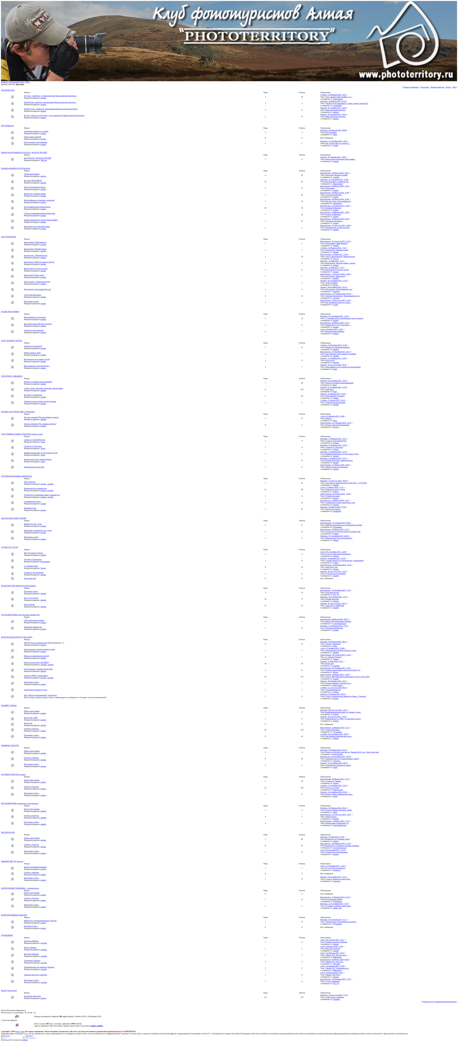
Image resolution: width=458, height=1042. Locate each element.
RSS (28, 82)
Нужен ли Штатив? (333, 214)
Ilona (335, 385)
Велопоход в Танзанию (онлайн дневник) (342, 846)
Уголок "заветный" (333, 644)
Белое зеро (329, 664)
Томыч (43, 568)
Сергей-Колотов (339, 624)
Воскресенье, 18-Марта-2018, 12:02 (334, 186)
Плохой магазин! (332, 599)
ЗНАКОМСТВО (8, 90)
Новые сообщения (411, 87)
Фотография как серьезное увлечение (39, 200)
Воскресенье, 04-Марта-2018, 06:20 (334, 960)
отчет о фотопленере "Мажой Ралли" (340, 257)
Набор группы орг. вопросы (336, 467)
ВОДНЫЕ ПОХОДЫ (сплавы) (13, 774)
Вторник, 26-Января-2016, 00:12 (333, 642)
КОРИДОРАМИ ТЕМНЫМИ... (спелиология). (20, 888)
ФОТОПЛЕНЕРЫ (8, 237)
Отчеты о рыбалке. (31, 872)
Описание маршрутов (33, 627)
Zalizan (336, 492)
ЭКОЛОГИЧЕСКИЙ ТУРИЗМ (13, 518)
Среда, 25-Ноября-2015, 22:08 (332, 648)
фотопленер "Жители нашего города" (39, 262)
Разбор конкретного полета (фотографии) (41, 220)
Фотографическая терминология (37, 207)
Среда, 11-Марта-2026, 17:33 (331, 487)
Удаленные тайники (32, 961)
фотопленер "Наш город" (34, 275)
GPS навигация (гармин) (34, 620)
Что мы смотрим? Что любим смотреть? (40, 424)
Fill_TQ (336, 595)
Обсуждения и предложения (35, 142)
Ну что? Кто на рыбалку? (335, 868)
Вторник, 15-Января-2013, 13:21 (333, 452)
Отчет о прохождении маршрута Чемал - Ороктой (345, 696)
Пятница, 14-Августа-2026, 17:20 (333, 995)
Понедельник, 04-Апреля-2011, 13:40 (335, 494)
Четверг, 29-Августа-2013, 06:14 (333, 603)
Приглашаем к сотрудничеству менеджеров (343, 367)
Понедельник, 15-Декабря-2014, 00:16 (335, 294)
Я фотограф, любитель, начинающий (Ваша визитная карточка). (50, 102)
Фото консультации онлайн (336, 175)
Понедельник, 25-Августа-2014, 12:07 (335, 815)
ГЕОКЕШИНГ (7, 935)
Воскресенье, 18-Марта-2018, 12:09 (334, 212)
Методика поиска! (332, 949)
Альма (335, 563)
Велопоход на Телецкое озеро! (337, 839)
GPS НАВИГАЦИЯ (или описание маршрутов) (20, 615)
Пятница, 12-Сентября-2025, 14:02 (334, 180)
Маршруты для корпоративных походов (40, 921)
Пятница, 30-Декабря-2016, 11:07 (333, 597)
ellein (335, 135)
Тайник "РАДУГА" (333, 975)
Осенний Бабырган (333, 690)
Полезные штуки (31, 591)
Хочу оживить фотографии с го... (338, 97)
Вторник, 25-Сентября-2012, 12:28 (334, 316)
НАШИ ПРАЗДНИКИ (10, 312)
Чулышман (337, 527)
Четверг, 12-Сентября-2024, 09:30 (333, 763)
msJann (43, 98)
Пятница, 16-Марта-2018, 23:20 (333, 101)
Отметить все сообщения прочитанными (439, 1002)
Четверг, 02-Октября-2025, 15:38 (333, 381)
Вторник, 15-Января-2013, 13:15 (333, 439)
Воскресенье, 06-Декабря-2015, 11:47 (335, 668)
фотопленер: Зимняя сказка (35, 249)
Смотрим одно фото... (334, 221)
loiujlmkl (336, 999)
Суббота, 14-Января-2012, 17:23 (333, 248)
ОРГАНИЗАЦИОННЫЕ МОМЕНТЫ (16, 476)
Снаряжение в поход (32, 501)
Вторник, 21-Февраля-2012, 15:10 (334, 626)
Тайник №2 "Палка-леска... (336, 955)
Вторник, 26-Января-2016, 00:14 (333, 808)
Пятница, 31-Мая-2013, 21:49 (332, 837)
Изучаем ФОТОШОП (33, 181)
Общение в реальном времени (337, 347)
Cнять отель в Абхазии (334, 997)
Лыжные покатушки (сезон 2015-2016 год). (342, 670)
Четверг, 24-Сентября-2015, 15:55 (333, 281)
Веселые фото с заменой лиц (337, 182)
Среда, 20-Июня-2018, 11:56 (331, 946)
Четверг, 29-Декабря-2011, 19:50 (333, 108)
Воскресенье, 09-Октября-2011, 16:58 (335, 757)
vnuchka (336, 177)
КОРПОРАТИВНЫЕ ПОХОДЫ (14, 915)
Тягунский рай (30, 578)
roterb (335, 767)
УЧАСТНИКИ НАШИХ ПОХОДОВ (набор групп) (22, 434)
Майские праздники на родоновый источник (343, 525)
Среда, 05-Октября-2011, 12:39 (332, 850)
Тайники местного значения (35, 975)
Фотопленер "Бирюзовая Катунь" (37, 289)
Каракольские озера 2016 (34, 467)
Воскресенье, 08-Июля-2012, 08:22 (334, 619)
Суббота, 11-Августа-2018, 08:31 (333, 688)
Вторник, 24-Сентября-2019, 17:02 (334, 904)
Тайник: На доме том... (334, 962)
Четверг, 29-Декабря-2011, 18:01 (333, 157)
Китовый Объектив (333, 208)
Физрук (336, 427)
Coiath (335, 146)
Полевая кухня (30, 508)
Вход (22, 82)
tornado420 (337, 106)
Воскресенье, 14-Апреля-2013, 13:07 (335, 206)
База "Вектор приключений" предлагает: (40, 695)
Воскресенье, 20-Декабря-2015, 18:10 (335, 352)
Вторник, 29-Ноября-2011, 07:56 (333, 750)
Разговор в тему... (31, 926)
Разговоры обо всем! (32, 996)
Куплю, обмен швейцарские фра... (339, 794)
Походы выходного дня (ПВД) (36, 662)
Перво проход (331, 817)
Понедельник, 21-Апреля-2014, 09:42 (335, 523)
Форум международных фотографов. (340, 159)
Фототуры (28, 723)
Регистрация (14, 82)
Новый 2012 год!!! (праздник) (337, 325)
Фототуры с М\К (31, 718)
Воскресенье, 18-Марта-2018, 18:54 (334, 173)
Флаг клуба (329, 360)
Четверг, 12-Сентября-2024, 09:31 (333, 792)
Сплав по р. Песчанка (33, 446)
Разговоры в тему (31, 537)
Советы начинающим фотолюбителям (39, 213)
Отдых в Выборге (332, 981)
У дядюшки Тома (31, 566)
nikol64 (43, 183)
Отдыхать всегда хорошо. (335, 574)
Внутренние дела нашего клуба (37, 359)
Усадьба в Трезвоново (33, 559)
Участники (424, 87)
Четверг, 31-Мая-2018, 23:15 (331, 661)
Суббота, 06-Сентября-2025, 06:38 (334, 734)
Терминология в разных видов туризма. (40, 401)
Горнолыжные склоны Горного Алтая (39, 649)
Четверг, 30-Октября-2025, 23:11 (333, 681)
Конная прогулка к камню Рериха (339, 460)
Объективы (330, 188)
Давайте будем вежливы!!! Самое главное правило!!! (346, 103)
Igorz (335, 421)
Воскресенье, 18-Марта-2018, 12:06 (334, 193)
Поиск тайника (30, 947)
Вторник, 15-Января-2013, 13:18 (333, 445)
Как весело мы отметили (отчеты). (38, 324)
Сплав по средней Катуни (34, 440)
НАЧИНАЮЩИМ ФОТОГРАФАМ (15, 168)
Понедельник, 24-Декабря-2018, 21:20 (335, 423)
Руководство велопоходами (336, 852)
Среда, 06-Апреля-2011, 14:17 (332, 940)
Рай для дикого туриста (33, 553)
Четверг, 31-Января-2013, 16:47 (333, 394)
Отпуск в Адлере (332, 788)
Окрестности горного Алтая (35, 690)
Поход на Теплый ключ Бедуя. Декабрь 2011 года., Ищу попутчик (352, 752)
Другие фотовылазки (32, 295)
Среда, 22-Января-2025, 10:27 (332, 953)
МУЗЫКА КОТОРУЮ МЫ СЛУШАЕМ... (18, 412)
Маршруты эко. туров (33, 524)
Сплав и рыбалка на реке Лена (337, 879)
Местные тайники (31, 954)
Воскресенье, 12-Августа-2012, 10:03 (335, 274)
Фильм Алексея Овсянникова (337, 425)
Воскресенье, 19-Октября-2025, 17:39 (335, 590)
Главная (4, 82)
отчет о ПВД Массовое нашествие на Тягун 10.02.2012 (347, 677)
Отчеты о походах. (31, 729)
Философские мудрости (335, 396)
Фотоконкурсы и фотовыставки (37, 227)
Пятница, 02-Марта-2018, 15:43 (333, 507)
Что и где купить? (31, 598)
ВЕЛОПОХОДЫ (8, 832)
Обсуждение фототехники (34, 187)
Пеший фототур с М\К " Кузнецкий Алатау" (343, 719)
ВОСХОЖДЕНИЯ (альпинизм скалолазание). (20, 803)
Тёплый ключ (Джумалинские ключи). (341, 922)
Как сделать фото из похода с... (337, 143)
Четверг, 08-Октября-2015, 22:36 (333, 287)
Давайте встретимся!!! (33, 346)
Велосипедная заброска (334, 331)
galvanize (336, 964)
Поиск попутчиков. (32, 751)
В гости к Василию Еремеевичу (338, 554)
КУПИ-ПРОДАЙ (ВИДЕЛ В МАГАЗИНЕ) (18, 586)
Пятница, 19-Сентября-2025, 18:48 (334, 536)
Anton (42, 442)
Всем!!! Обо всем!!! (9, 991)
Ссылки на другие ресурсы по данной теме (342, 532)
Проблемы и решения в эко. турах (38, 530)
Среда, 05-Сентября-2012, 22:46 (333, 552)
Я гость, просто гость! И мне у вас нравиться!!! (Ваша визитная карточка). (54, 115)
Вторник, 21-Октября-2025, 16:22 (333, 141)
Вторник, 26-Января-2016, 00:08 (333, 130)
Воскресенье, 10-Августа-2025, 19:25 (335, 300)
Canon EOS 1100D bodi (334, 606)
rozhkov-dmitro (96, 1026)
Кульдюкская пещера (333, 899)
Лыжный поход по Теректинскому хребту (342, 759)
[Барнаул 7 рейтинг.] (24, 1038)
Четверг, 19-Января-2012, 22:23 (333, 558)
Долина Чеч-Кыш (332, 730)
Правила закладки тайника (336, 942)
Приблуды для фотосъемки (35, 194)
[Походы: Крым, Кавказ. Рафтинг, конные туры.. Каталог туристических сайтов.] (6, 1038)
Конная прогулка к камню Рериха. (38, 459)
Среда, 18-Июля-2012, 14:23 (331, 329)
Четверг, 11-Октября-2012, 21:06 (333, 358)
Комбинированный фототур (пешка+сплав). (343, 712)
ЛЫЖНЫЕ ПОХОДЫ (10, 745)
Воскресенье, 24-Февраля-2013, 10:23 (335, 843)
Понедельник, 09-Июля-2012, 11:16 (334, 779)
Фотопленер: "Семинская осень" (37, 282)
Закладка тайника (31, 941)
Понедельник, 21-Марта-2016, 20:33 (335, 465)
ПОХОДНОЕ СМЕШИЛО (12, 376)
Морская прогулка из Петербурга (338, 538)
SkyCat (336, 259)
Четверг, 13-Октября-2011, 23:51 (333, 877)
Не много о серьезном (33, 395)
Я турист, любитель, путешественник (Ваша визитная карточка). (50, 96)
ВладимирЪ (45, 562)
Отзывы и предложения (33, 330)
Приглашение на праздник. (35, 317)
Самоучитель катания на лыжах (338, 765)
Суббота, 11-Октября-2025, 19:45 (333, 786)
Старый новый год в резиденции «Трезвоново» (344, 561)
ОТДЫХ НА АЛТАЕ (9, 547)
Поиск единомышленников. (35, 867)
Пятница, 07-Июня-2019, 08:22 (332, 694)
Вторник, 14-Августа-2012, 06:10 (333, 481)
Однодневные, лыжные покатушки (38, 669)
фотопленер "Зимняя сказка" (337, 250)
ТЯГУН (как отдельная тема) (35, 643)
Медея (335, 285)
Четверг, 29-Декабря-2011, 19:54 (333, 114)
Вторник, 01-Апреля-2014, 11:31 (333, 920)
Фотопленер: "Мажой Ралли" (36, 255)
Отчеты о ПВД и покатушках (36, 676)
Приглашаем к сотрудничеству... (37, 366)
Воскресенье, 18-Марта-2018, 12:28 (334, 219)
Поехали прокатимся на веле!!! (36, 656)
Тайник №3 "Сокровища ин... (337, 968)
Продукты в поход (332, 509)
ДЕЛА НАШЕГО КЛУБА (11, 341)
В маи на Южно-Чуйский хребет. (338, 810)
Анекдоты (329, 389)
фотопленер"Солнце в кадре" (36, 269)
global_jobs (337, 908)
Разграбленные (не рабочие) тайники (39, 967)
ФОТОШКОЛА (7, 126)
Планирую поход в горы (335, 489)
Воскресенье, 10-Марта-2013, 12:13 (334, 529)
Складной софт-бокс (333, 195)
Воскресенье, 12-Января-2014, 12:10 (335, 897)
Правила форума (437, 87)
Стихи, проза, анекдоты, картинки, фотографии (43, 388)
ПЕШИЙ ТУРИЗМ (9, 706)
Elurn (335, 369)
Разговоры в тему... (31, 301)
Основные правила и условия (36, 131)
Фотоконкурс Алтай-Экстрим (337, 228)
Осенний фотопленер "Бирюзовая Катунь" (342, 296)
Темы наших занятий (32, 137)
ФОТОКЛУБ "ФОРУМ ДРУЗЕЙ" (38, 158)
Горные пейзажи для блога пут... (338, 683)
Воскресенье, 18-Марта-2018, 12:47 (334, 500)
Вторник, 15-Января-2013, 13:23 (333, 458)
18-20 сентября (331, 283)
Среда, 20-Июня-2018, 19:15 (331, 973)
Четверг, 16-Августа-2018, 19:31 (333, 365)
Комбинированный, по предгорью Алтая (40, 453)
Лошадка (336, 761)
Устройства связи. (332, 496)
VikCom (43, 160)
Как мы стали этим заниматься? (338, 201)
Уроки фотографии (31, 174)
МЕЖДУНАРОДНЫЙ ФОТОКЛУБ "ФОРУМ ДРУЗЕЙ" (24, 153)
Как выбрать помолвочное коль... (338, 736)
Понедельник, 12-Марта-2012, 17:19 (335, 821)
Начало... (329, 418)
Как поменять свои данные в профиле (340, 354)
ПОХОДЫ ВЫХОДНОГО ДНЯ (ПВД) (16, 637)
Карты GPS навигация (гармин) (338, 621)
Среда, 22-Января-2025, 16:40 (332, 416)
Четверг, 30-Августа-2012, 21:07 (333, 717)
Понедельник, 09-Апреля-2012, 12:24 (335, 655)
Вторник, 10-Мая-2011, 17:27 (332, 261)
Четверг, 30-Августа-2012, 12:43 (333, 571)
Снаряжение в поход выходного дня (340, 503)
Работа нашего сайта (32, 353)
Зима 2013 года (331, 567)
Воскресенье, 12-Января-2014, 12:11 (335, 728)
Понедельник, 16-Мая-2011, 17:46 (334, 254)
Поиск (448, 87)
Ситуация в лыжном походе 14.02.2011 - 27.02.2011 (346, 483)
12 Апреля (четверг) (333, 657)
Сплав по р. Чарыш (333, 781)
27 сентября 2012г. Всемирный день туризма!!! (344, 318)
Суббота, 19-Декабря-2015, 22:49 (333, 345)
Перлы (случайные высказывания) (38, 382)
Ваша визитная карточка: (335, 110)
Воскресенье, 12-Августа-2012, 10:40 (335, 225)
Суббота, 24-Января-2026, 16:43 (333, 95)
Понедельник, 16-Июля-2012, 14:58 (334, 675)
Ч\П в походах (30, 482)
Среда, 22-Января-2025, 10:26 (332, 966)
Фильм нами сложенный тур (337, 823)
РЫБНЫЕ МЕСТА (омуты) (12, 861)
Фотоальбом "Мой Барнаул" (35, 242)
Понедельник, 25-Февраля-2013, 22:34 (335, 565)
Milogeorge (337, 957)
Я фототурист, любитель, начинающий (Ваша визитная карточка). (51, 109)
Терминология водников (335, 403)
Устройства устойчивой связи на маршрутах (42, 495)
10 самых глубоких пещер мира (338, 906)
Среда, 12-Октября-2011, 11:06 (332, 866)
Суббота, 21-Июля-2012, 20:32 (332, 400)
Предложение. (331, 132)
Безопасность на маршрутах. (35, 488)
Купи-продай (29, 605)
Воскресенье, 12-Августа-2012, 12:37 (335, 241)
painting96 (337, 511)
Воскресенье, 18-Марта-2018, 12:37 (334, 323)
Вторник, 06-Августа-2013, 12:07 (333, 710)
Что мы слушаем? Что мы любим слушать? (41, 417)
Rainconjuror (338, 99)
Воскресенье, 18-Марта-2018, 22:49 (334, 199)
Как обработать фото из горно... (338, 302)
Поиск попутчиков (31, 711)
